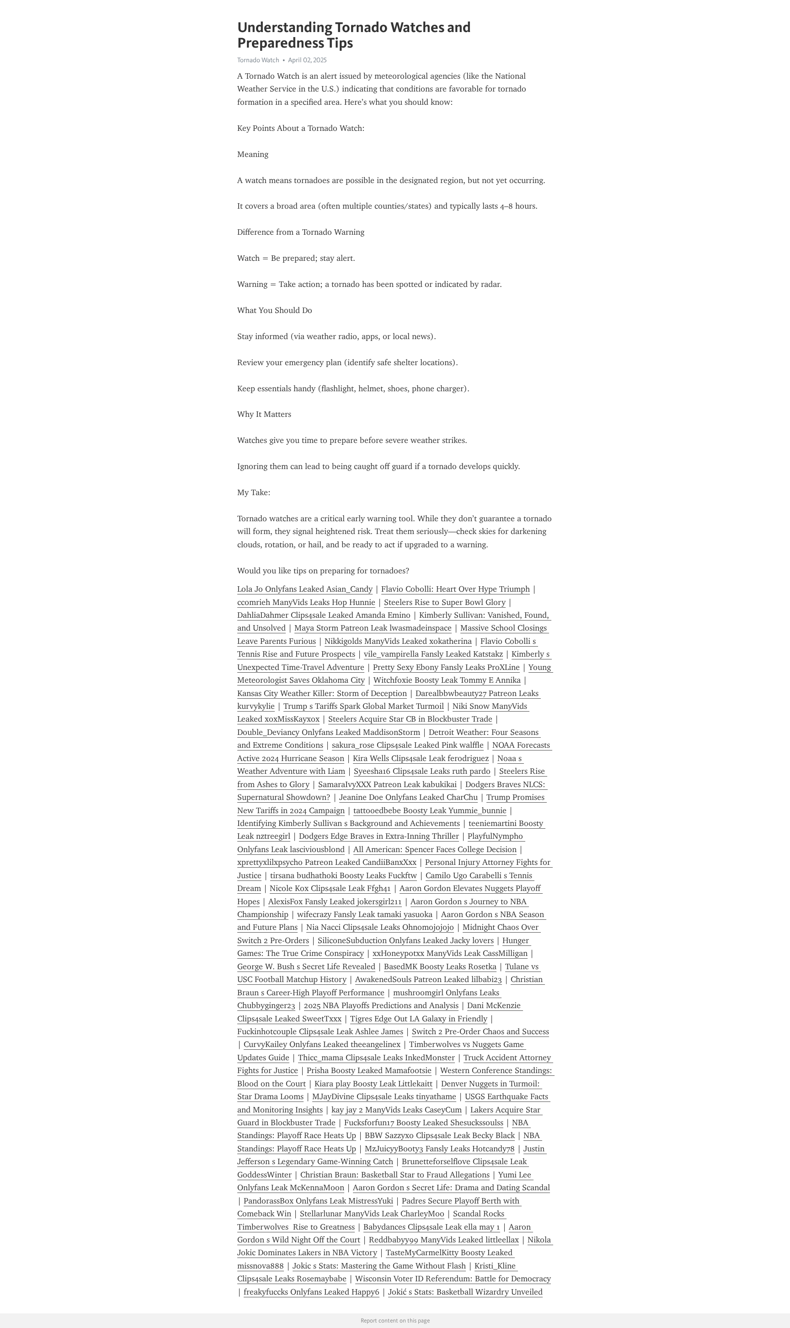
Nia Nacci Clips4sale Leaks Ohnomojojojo (380, 927)
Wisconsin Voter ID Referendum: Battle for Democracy (453, 1279)
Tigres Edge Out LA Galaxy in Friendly (418, 1019)
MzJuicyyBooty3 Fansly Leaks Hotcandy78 (440, 1149)
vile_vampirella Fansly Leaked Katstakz (433, 654)
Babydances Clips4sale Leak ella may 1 (431, 1227)
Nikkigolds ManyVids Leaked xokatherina (398, 641)
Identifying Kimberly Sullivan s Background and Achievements (348, 823)
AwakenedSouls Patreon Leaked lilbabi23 (428, 979)
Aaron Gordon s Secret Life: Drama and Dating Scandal (451, 1187)
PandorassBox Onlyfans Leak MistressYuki (318, 1201)
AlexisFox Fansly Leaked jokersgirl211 (335, 901)
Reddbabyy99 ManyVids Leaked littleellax (444, 1240)
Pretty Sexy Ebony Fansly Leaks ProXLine (446, 667)
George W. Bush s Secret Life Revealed (306, 966)
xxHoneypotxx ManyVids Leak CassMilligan (450, 953)
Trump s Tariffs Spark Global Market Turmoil (363, 706)
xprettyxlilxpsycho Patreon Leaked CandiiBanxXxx (326, 862)
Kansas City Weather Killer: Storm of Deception (322, 693)
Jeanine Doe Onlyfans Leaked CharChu (408, 797)
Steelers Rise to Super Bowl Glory (445, 602)
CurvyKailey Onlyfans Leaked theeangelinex (322, 1044)
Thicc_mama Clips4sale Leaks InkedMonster (376, 1058)
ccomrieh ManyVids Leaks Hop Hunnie (306, 602)
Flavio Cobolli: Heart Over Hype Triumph (455, 589)
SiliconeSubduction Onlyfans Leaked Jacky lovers (406, 940)
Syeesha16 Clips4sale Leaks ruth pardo (422, 771)
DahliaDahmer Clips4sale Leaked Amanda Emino (324, 615)
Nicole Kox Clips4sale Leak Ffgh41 (330, 888)
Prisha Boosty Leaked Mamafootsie (369, 1070)
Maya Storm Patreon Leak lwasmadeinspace (373, 628)
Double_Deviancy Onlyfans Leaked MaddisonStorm (328, 732)
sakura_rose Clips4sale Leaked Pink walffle (408, 745)
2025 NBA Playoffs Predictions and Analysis (381, 1005)
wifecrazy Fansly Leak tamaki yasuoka (364, 914)
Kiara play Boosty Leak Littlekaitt (373, 1084)
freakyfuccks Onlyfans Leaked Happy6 (311, 1292)
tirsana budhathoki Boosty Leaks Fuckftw (343, 875)
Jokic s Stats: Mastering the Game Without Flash (379, 1266)
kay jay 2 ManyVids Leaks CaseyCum (396, 1110)
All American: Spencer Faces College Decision (435, 849)
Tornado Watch (258, 60)
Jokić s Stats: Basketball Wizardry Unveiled (465, 1292)
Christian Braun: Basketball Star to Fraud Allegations (395, 1175)
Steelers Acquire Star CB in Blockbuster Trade (410, 719)
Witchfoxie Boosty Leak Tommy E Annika (447, 680)
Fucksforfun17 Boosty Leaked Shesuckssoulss (423, 1122)
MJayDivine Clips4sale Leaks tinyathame (384, 1096)
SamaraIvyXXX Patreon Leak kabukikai (387, 784)
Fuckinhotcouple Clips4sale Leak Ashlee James (320, 1031)
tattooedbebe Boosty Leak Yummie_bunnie (430, 810)
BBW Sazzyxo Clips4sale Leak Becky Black (440, 1135)
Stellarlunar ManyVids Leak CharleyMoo (372, 1214)
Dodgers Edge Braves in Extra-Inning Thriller (379, 836)
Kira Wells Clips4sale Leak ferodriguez (421, 758)
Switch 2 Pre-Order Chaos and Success (480, 1031)
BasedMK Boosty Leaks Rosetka (440, 966)
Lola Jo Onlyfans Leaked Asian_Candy (305, 589)
